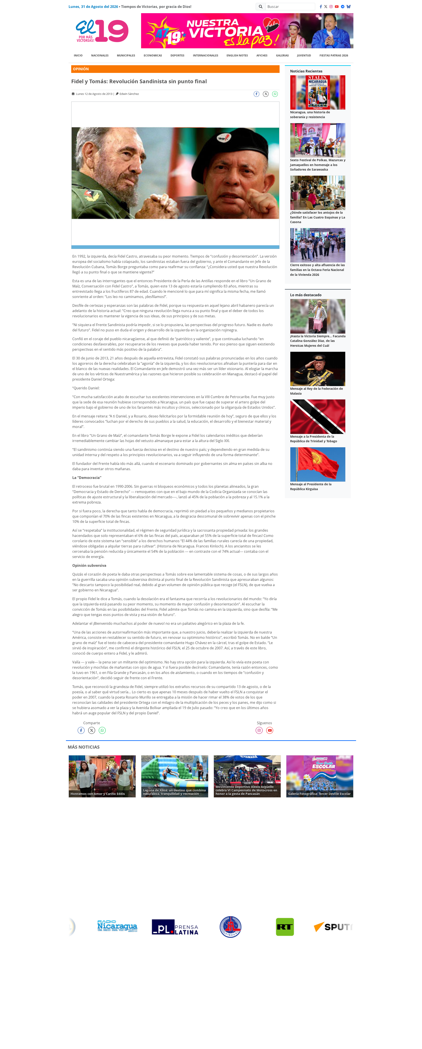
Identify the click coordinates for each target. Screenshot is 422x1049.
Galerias (282, 55)
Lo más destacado (306, 294)
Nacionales (100, 55)
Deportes (177, 55)
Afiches (261, 55)
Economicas (153, 55)
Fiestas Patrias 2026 (334, 55)
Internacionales (205, 55)
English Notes (237, 55)
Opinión (81, 69)
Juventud (304, 55)
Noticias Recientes (306, 71)
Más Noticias (84, 747)
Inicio (78, 55)
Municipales (126, 55)
